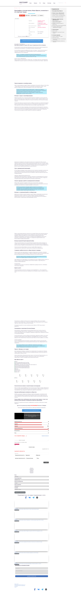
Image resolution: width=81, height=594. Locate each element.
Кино (30, 3)
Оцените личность (45, 435)
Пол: (15, 474)
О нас (15, 587)
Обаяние (38, 455)
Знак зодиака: (17, 484)
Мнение (34, 15)
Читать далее (16, 520)
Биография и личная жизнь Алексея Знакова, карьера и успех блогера (26, 552)
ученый (43, 20)
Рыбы (44, 23)
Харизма (28, 455)
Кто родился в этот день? (43, 24)
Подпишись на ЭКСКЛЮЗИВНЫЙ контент (31, 410)
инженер (39, 20)
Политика (16, 508)
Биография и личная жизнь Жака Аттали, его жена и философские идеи (26, 509)
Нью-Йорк (40, 27)
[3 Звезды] (16, 36)
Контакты (16, 586)
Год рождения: (18, 478)
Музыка (35, 3)
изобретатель (40, 21)
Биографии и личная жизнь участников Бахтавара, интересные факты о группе (27, 563)
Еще (54, 3)
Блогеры (49, 3)
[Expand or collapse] (65, 9)
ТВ (39, 3)
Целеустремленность (20, 458)
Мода (44, 3)
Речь (38, 458)
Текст (23, 15)
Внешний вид (29, 458)
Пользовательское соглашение (19, 585)
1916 (42, 23)
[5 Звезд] (17, 36)
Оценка (41, 15)
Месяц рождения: (18, 481)
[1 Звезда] (15, 36)
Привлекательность (20, 455)
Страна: (16, 487)
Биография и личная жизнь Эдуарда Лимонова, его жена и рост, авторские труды (28, 541)
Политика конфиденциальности (19, 584)
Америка (44, 27)
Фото (28, 15)
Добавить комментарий (31, 576)
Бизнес (15, 519)
